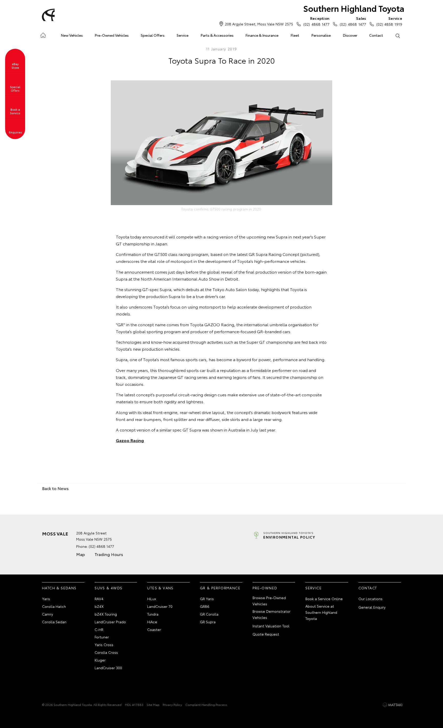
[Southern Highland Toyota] (47, 15)
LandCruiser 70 (160, 606)
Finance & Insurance (261, 35)
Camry (47, 614)
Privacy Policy (172, 704)
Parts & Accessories (217, 35)
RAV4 (99, 598)
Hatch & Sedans (59, 587)
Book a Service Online (324, 598)
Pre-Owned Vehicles (112, 35)
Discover (350, 35)
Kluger (100, 660)
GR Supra (208, 621)
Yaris (46, 598)
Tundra (152, 614)
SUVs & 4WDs (108, 587)
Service (182, 35)
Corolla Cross (106, 652)
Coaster (154, 629)
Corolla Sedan (54, 621)
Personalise (321, 35)
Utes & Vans (160, 587)
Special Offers (153, 35)
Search (397, 35)
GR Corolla (209, 614)
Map (80, 554)
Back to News (55, 488)
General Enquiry (372, 607)
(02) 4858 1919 (389, 21)
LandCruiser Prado (110, 621)
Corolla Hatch (54, 606)
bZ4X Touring (106, 614)
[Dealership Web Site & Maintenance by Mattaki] (392, 705)
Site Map (153, 704)
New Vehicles (72, 35)
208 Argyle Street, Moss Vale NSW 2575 (259, 23)
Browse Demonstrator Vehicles (271, 614)
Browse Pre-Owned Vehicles (269, 600)
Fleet (294, 35)
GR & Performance (220, 587)
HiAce (152, 621)
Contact (376, 35)
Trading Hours (109, 554)
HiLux (151, 598)
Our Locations (370, 598)
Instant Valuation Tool (271, 625)
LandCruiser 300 (108, 667)
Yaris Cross (104, 644)
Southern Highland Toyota (353, 8)
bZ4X (99, 606)
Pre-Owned (265, 587)
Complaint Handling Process (206, 704)
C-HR (99, 629)
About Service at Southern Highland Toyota (321, 612)
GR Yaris (207, 598)
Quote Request (266, 634)
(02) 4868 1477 (316, 21)
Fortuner (102, 636)
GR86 (204, 606)
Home (43, 34)
